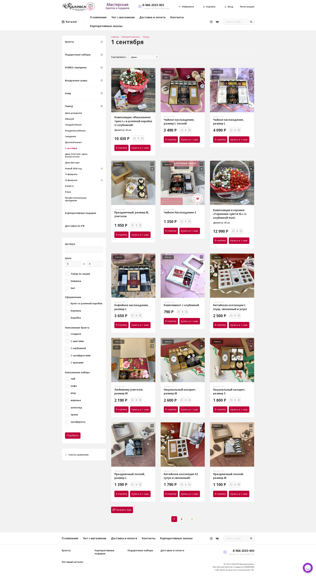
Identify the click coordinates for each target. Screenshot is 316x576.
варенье (76, 400)
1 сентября (71, 148)
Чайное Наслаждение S (180, 212)
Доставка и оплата (152, 17)
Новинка (76, 281)
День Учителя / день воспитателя (76, 155)
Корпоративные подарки (80, 213)
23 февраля (71, 180)
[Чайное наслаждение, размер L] (232, 90)
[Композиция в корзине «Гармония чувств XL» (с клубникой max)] (232, 183)
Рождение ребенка (75, 130)
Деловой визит (73, 142)
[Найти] (251, 22)
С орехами (77, 362)
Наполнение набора (77, 372)
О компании (98, 17)
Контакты (177, 17)
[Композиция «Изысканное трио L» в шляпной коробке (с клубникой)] (133, 90)
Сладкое (76, 333)
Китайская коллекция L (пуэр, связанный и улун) (230, 307)
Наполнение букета (77, 327)
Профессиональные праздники (76, 199)
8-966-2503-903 (153, 5)
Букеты (69, 41)
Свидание (70, 136)
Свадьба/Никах (73, 124)
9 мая (68, 192)
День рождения (73, 113)
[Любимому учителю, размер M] (133, 360)
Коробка (76, 317)
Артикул (70, 244)
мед (73, 393)
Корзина (76, 310)
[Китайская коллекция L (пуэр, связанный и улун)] (232, 276)
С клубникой (78, 348)
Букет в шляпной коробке (86, 303)
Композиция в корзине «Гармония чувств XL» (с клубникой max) (230, 214)
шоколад (76, 407)
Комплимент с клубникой (181, 305)
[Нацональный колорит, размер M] (183, 360)
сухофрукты (78, 421)
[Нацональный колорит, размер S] (232, 360)
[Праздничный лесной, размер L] (133, 444)
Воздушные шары (76, 80)
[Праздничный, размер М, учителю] (133, 183)
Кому (68, 93)
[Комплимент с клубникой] (183, 276)
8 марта (69, 186)
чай (73, 378)
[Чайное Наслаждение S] (183, 183)
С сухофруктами (81, 355)
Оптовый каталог (72, 562)
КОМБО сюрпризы (76, 67)
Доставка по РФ (75, 225)
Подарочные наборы (78, 54)
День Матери (72, 162)
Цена (68, 258)
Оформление (73, 297)
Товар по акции (80, 273)
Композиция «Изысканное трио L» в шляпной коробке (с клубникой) (133, 121)
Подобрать (73, 435)
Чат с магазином (123, 17)
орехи (74, 414)
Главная (115, 37)
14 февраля (71, 174)
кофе (74, 385)
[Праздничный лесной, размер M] (232, 444)
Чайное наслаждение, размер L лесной (179, 121)
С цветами (77, 341)
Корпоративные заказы (106, 26)
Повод (146, 37)
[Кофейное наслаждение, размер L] (133, 276)
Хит (73, 288)
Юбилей (69, 119)
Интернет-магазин (131, 37)
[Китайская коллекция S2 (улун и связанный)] (183, 444)
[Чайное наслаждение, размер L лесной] (183, 90)
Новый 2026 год (73, 168)
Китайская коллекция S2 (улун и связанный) (181, 476)
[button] (135, 138)
